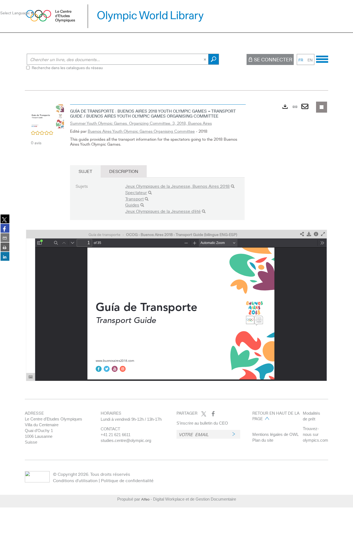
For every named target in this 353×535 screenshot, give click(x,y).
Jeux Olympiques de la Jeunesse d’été (163, 211)
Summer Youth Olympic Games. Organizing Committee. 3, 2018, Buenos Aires (141, 123)
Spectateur (136, 192)
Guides (132, 205)
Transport (134, 198)
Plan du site (262, 440)
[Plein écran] (323, 234)
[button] (47, 115)
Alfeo (145, 499)
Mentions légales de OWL (275, 434)
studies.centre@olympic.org (126, 440)
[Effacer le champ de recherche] (205, 59)
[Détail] (316, 234)
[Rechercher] (232, 186)
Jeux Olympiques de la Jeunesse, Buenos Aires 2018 (177, 186)
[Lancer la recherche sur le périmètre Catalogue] (213, 59)
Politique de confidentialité (127, 480)
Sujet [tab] (85, 171)
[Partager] (302, 234)
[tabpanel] (176, 241)
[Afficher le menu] (322, 58)
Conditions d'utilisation (75, 480)
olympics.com (315, 440)
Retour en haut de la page (275, 415)
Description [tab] (123, 171)
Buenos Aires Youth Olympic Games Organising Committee (141, 131)
